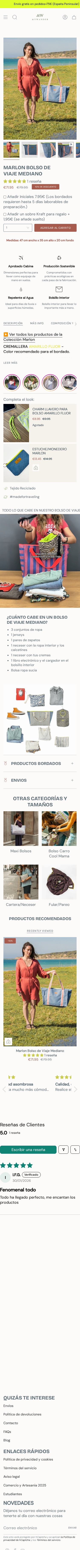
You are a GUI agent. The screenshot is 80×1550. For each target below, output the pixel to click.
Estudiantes (12, 1494)
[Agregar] (35, 467)
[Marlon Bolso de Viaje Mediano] (40, 992)
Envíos (8, 1406)
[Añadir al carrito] (8, 1041)
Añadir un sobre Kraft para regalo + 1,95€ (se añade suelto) (36, 217)
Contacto (10, 1423)
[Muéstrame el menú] (5, 17)
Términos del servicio (19, 1468)
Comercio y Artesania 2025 (24, 1485)
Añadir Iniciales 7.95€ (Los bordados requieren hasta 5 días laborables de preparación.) (37, 201)
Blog (6, 1440)
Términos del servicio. (49, 1540)
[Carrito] (74, 17)
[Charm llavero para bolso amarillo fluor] (16, 423)
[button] (15, 181)
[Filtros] (63, 1149)
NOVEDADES (18, 1503)
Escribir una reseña (28, 1149)
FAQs (7, 1431)
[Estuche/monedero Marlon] (16, 463)
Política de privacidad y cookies (28, 1459)
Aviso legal (11, 1476)
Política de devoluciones (22, 1414)
